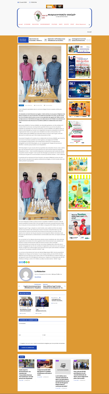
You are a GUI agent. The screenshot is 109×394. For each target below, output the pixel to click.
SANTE (60, 24)
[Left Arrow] (87, 40)
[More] (29, 262)
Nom (20, 335)
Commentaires (22, 323)
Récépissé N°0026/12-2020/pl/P (61, 15)
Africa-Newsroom (81, 24)
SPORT (72, 24)
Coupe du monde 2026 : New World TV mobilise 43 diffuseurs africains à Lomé (44, 372)
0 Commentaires (48, 105)
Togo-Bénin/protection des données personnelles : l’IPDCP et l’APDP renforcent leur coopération (41, 310)
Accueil (21, 24)
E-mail (43, 335)
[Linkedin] (24, 262)
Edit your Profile (55, 274)
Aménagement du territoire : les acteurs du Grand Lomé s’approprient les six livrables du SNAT (67, 39)
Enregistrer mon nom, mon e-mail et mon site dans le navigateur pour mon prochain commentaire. (42, 343)
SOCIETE (66, 24)
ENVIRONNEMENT (45, 24)
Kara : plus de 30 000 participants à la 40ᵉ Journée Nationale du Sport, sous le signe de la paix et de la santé (81, 375)
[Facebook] (20, 262)
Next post (45, 284)
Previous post (37, 284)
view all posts (38, 277)
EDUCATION (35, 24)
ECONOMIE (27, 24)
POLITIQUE (54, 24)
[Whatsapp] (26, 262)
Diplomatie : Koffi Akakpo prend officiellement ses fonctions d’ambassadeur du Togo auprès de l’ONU (43, 39)
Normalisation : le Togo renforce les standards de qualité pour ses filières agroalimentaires (25, 310)
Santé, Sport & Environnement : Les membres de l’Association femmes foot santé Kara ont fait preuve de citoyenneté (26, 374)
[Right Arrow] (90, 40)
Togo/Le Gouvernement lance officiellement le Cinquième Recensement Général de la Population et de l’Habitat (32, 287)
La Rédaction (29, 105)
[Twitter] (22, 262)
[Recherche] (89, 25)
